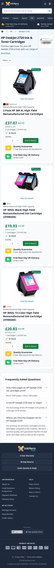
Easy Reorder (7, 514)
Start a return (34, 492)
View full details (27, 99)
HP (32, 18)
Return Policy (34, 488)
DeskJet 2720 (24, 31)
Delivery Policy (8, 499)
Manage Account (9, 510)
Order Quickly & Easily (27, 468)
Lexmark (40, 18)
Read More (5, 53)
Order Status (7, 518)
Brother (6, 18)
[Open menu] (2, 3)
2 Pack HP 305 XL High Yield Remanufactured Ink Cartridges (23, 112)
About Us (6, 484)
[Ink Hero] (12, 3)
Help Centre (34, 484)
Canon (15, 18)
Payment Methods (9, 495)
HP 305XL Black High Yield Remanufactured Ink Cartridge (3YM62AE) (22, 213)
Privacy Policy (19, 557)
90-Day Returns (27, 462)
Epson (24, 18)
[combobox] (27, 11)
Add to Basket (31, 141)
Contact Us (33, 496)
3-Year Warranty (27, 455)
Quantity (8, 137)
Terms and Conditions (34, 557)
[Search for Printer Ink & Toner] (49, 11)
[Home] (2, 31)
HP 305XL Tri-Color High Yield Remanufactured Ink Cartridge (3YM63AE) (22, 316)
